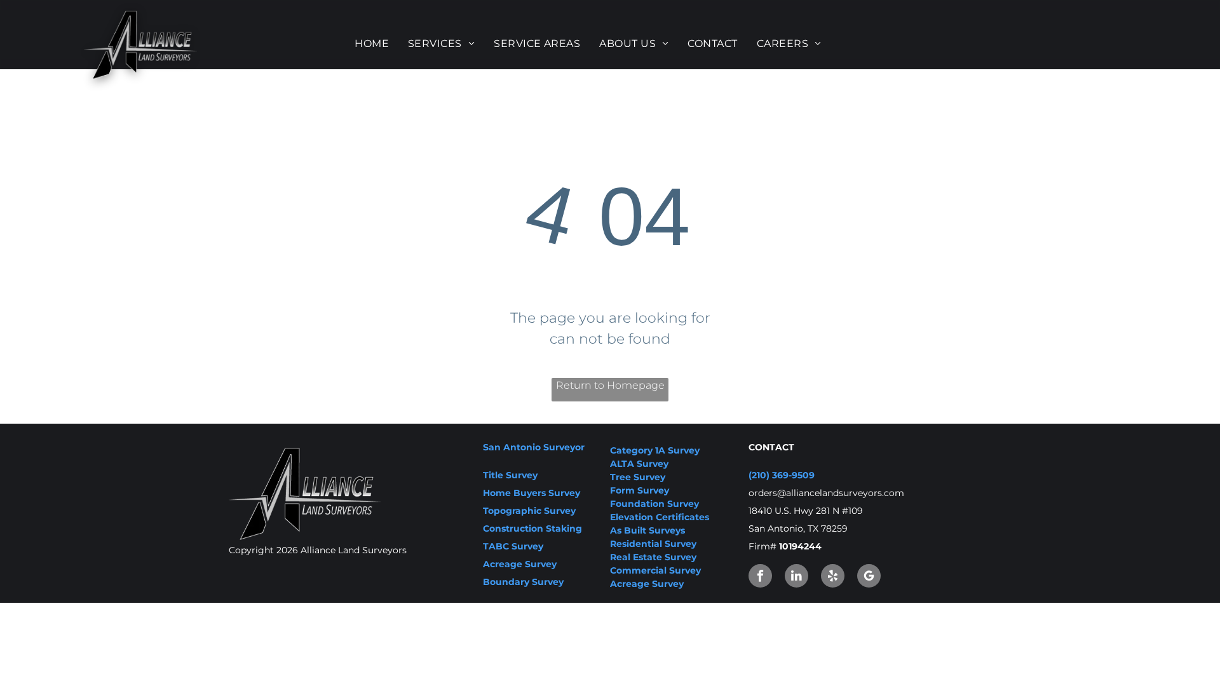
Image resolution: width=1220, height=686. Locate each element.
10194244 (800, 546)
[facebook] (760, 577)
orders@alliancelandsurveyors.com (826, 493)
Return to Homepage (610, 385)
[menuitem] (371, 44)
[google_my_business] (869, 577)
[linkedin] (796, 577)
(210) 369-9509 (782, 475)
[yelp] (832, 577)
